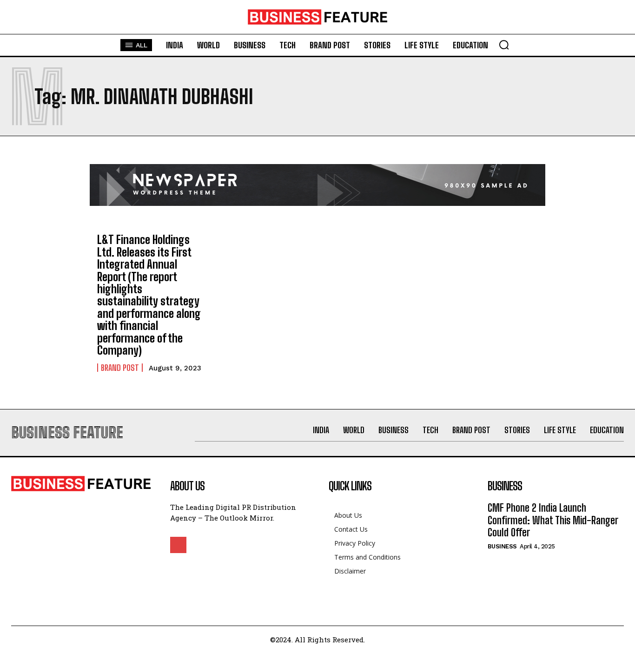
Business (502, 546)
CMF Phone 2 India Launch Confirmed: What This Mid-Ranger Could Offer (553, 520)
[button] (504, 44)
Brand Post (120, 367)
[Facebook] (178, 545)
